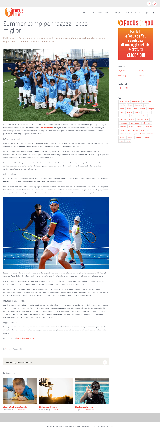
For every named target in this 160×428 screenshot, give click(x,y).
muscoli (131, 127)
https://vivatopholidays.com (26, 338)
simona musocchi (125, 134)
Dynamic (129, 112)
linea (146, 119)
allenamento (136, 101)
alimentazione (124, 101)
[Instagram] (126, 88)
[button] (153, 12)
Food (144, 116)
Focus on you (124, 116)
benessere (138, 105)
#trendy (141, 75)
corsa (129, 109)
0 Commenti (19, 410)
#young (141, 70)
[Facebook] (120, 88)
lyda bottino (147, 123)
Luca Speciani (135, 123)
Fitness (137, 112)
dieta (135, 109)
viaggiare (122, 137)
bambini (122, 105)
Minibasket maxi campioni (46, 407)
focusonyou (146, 112)
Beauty (130, 105)
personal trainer (125, 130)
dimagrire (151, 109)
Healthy (151, 116)
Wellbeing (139, 137)
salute (143, 130)
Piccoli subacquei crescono (82, 407)
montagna (123, 127)
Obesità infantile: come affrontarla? (13, 407)
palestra (139, 127)
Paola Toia (8, 349)
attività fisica (147, 101)
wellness (147, 137)
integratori (123, 119)
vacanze (150, 134)
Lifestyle (139, 119)
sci (148, 130)
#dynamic (121, 70)
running (135, 130)
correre (122, 109)
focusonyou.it (135, 116)
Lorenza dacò (124, 123)
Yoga (121, 141)
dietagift (142, 109)
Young (128, 141)
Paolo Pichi (148, 127)
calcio (146, 105)
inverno (131, 119)
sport (135, 134)
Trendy (142, 134)
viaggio (130, 137)
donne (122, 112)
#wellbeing (122, 75)
